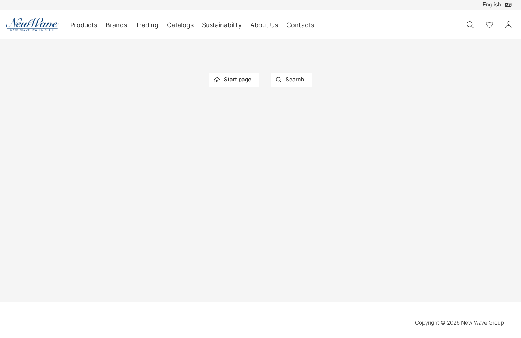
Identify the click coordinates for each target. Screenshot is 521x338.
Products (83, 25)
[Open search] (470, 24)
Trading (146, 25)
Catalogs (180, 25)
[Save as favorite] (489, 24)
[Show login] (508, 24)
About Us (264, 25)
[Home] (32, 25)
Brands (116, 25)
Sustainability (222, 25)
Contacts (300, 25)
